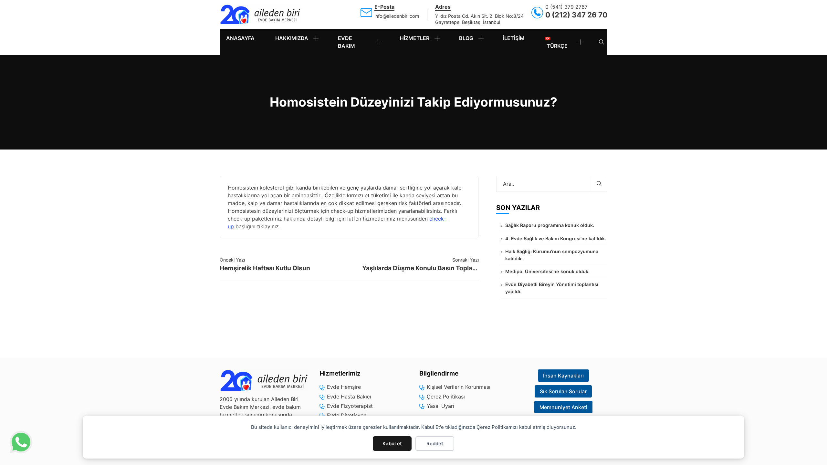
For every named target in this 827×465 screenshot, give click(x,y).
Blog (466, 38)
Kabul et (392, 443)
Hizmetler (414, 38)
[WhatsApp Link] (21, 443)
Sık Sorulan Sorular (563, 391)
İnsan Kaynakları (563, 375)
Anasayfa (240, 38)
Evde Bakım (346, 42)
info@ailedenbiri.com (396, 16)
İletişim (514, 38)
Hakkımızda (291, 38)
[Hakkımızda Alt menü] (318, 38)
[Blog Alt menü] (483, 38)
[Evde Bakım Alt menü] (380, 42)
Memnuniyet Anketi (563, 407)
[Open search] (601, 42)
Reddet (434, 443)
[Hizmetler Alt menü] (439, 38)
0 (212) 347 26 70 (576, 14)
